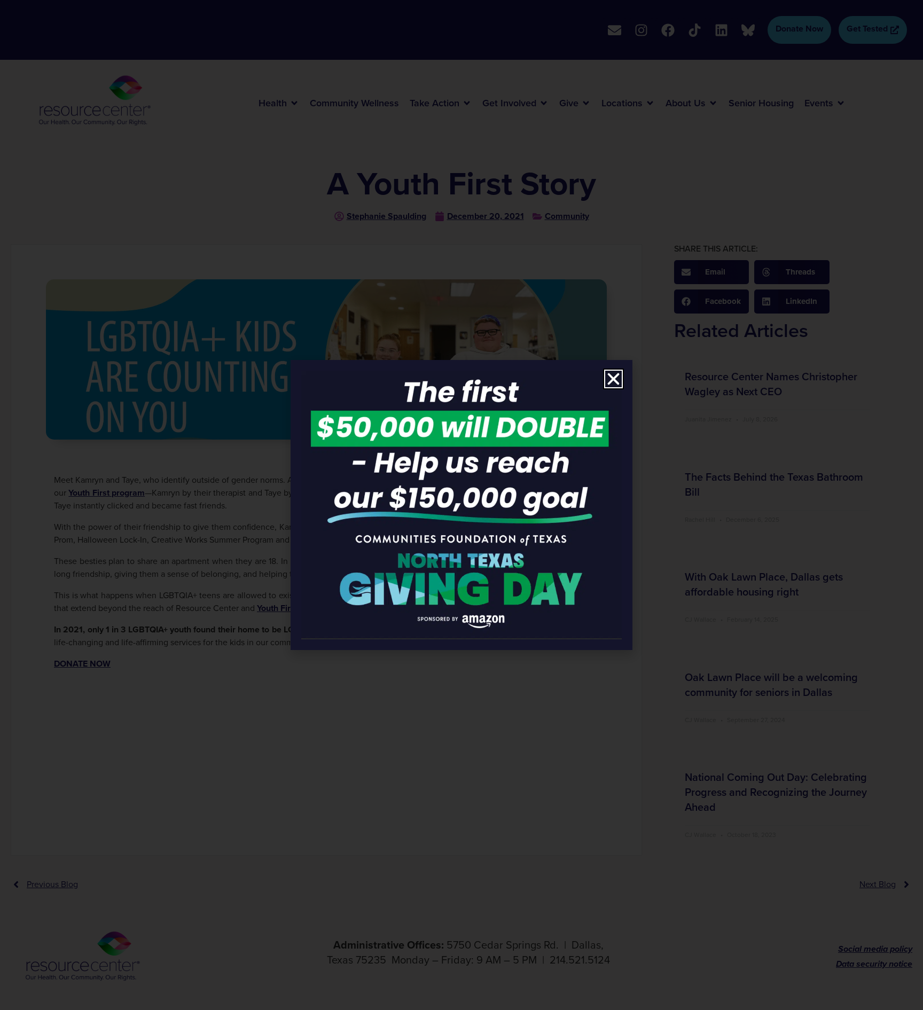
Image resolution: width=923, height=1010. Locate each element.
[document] (461, 505)
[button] (613, 379)
